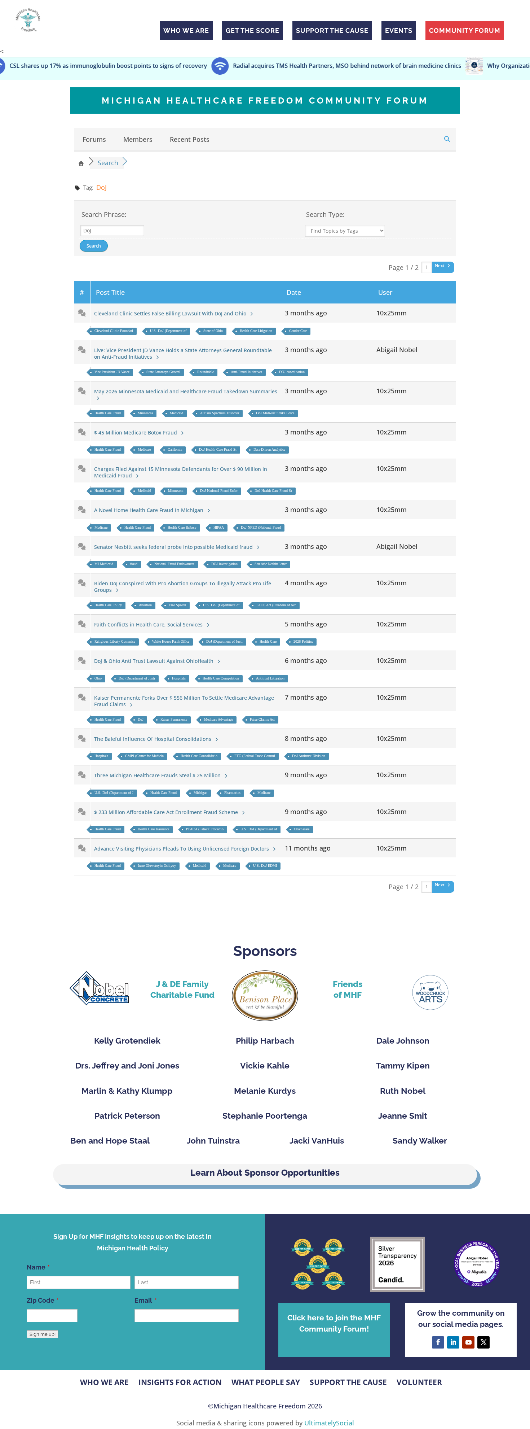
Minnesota (145, 413)
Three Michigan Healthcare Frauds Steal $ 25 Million (159, 775)
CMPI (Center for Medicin (144, 756)
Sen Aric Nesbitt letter (271, 564)
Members (138, 139)
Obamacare (301, 829)
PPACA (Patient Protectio (205, 829)
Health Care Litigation (256, 331)
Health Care (268, 641)
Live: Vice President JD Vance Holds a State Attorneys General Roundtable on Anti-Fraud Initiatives (183, 353)
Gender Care (298, 331)
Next (440, 265)
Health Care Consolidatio (199, 756)
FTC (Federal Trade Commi (254, 756)
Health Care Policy (108, 605)
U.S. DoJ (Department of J (113, 793)
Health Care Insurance (153, 829)
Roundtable (205, 372)
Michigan (200, 793)
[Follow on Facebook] (438, 1342)
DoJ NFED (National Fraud (261, 527)
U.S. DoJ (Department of (168, 331)
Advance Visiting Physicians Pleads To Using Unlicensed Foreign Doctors (183, 848)
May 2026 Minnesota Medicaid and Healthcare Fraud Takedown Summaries (185, 394)
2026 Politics (303, 641)
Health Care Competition (221, 678)
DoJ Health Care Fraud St (218, 449)
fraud (133, 564)
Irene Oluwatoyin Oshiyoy (157, 866)
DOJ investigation (224, 564)
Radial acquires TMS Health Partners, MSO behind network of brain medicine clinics (304, 66)
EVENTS (398, 30)
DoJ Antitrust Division (308, 756)
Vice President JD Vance (111, 372)
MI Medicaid (103, 564)
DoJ (140, 719)
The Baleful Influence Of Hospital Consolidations (154, 738)
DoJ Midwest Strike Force (275, 413)
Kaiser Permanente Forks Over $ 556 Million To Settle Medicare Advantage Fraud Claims (184, 701)
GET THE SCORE (252, 30)
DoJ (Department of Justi (224, 641)
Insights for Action (180, 1382)
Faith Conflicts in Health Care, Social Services (150, 624)
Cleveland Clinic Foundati (113, 331)
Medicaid (176, 413)
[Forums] (81, 162)
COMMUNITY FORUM (464, 30)
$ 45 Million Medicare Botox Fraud (137, 432)
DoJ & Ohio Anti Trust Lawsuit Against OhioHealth (155, 660)
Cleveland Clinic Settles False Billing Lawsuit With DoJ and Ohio (171, 313)
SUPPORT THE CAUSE (332, 30)
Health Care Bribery (182, 527)
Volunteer (419, 1382)
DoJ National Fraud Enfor (219, 491)
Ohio (98, 678)
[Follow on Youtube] (468, 1342)
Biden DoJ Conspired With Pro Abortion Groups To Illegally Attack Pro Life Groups (182, 586)
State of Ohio (213, 331)
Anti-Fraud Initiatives (246, 372)
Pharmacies (232, 793)
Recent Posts (189, 139)
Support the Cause (348, 1382)
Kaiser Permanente (173, 719)
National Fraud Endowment (174, 564)
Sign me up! (43, 1334)
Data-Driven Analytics (269, 449)
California (175, 449)
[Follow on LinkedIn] (453, 1342)
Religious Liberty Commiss (114, 641)
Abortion (145, 605)
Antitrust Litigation (270, 678)
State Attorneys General (163, 372)
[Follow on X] (483, 1342)
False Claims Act (262, 719)
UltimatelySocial (329, 1423)
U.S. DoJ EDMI (265, 866)
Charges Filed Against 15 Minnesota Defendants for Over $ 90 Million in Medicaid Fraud (180, 472)
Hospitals (179, 678)
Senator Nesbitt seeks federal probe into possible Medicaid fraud (175, 546)
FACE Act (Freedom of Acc (276, 605)
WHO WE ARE (186, 30)
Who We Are (104, 1382)
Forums (94, 139)
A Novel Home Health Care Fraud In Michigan (150, 510)
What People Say (265, 1382)
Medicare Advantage (218, 719)
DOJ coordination (292, 372)
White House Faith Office (170, 641)
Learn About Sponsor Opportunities (265, 1172)
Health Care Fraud (107, 413)
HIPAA (218, 527)
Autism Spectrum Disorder (219, 413)
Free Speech (177, 605)
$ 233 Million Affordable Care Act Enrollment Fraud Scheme (167, 812)
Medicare (144, 449)
